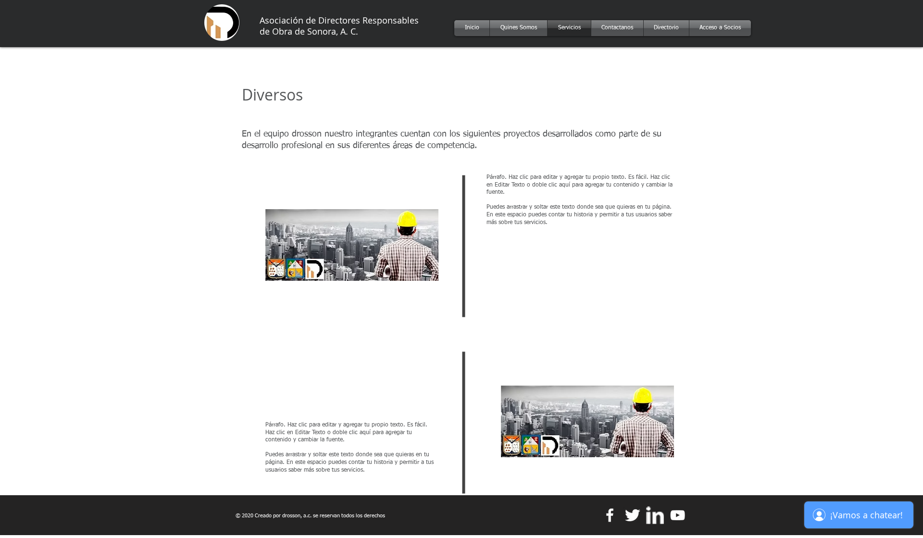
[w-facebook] (610, 515)
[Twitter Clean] (632, 515)
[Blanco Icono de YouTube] (677, 515)
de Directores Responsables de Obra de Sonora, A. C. (339, 25)
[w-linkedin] (655, 515)
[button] (351, 244)
